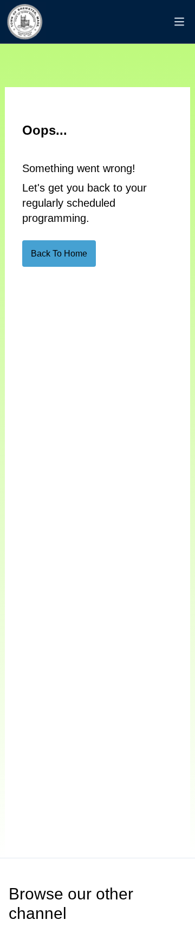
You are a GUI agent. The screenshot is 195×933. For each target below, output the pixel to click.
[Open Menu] (179, 21)
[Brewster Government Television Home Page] (25, 22)
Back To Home (59, 253)
